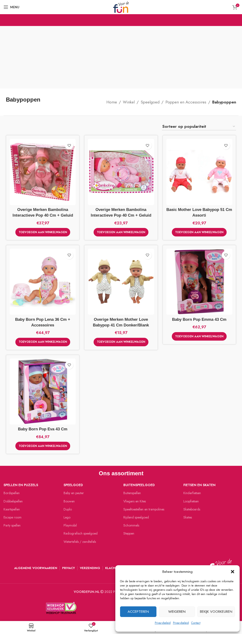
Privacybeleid (163, 623)
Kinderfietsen (192, 493)
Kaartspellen (12, 509)
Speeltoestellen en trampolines (143, 509)
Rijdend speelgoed (136, 517)
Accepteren (138, 611)
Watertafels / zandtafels (80, 541)
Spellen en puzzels (21, 485)
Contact (195, 623)
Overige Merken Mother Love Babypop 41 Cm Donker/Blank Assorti (121, 325)
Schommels (131, 525)
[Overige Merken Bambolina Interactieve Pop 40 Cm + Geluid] (43, 172)
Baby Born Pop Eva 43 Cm (42, 429)
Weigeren (177, 611)
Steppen (128, 533)
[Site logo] (121, 6)
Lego (67, 517)
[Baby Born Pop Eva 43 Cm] (43, 391)
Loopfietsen (191, 501)
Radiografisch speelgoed (81, 533)
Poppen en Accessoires (185, 102)
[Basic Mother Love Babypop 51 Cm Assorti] (199, 172)
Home (111, 102)
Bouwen (69, 501)
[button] (232, 571)
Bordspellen (12, 493)
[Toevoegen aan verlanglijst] (69, 145)
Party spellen (12, 525)
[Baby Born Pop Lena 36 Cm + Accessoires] (43, 282)
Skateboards (191, 509)
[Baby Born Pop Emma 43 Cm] (199, 282)
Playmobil (70, 525)
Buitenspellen (132, 493)
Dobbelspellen (13, 501)
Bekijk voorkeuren (216, 611)
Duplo (68, 509)
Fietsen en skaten (199, 485)
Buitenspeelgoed (139, 485)
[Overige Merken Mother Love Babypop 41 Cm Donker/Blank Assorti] (121, 282)
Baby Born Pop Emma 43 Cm (199, 319)
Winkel (129, 102)
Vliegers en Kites (134, 501)
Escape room (13, 517)
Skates (187, 517)
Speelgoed (150, 102)
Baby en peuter (74, 493)
